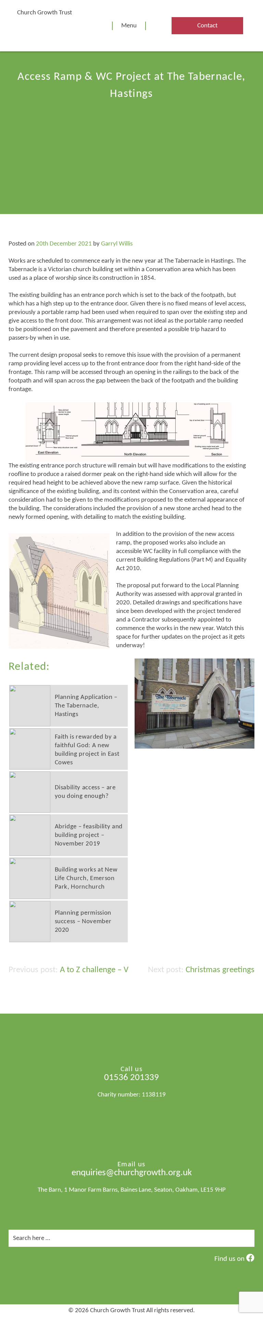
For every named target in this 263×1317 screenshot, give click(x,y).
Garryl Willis (117, 244)
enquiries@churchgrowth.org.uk (132, 1173)
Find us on (230, 1259)
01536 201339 (131, 1077)
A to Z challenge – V (94, 970)
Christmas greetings (220, 970)
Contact (207, 26)
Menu (129, 26)
